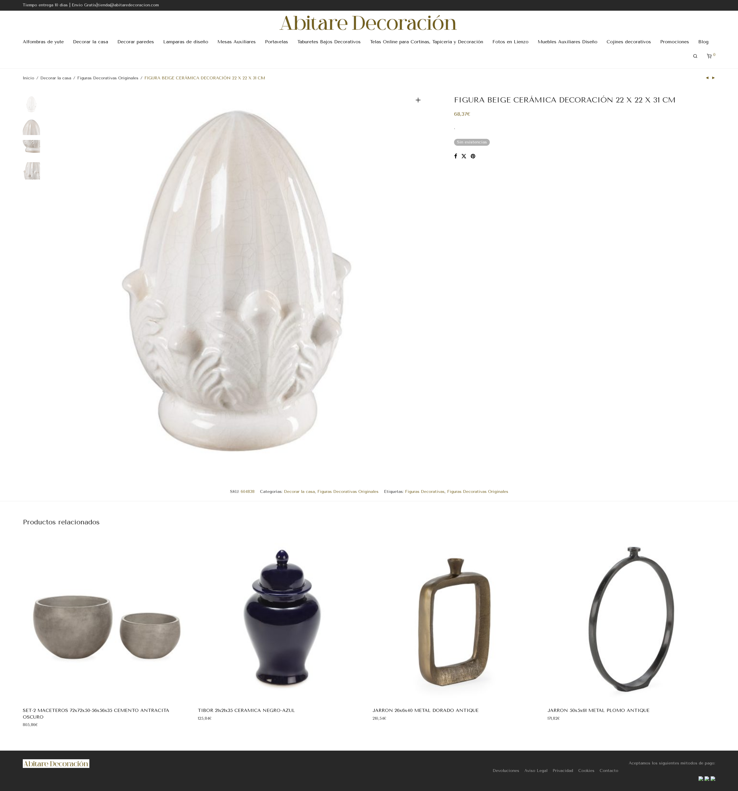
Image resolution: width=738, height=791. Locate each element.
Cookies (586, 770)
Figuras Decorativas (425, 491)
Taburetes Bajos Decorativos (329, 41)
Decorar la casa (90, 41)
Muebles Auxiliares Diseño (567, 41)
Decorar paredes (135, 41)
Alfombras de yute (43, 41)
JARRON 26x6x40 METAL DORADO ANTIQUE (425, 710)
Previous (56, 280)
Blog (703, 41)
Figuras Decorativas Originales (107, 78)
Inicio (28, 78)
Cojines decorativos (629, 41)
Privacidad (563, 770)
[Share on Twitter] (463, 156)
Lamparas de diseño (185, 41)
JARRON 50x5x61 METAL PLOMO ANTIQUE (598, 710)
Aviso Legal (535, 770)
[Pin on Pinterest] (473, 156)
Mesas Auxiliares (236, 41)
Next (419, 280)
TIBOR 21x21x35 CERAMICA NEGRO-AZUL (246, 710)
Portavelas (276, 41)
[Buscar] (695, 56)
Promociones (674, 41)
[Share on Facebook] (455, 156)
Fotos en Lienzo (510, 41)
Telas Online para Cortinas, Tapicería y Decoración (426, 41)
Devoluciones (506, 770)
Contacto (609, 770)
